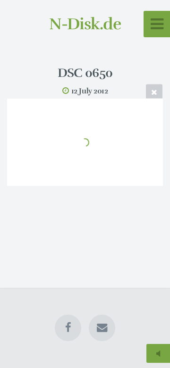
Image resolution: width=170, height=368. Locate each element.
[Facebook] (68, 328)
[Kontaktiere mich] (102, 328)
